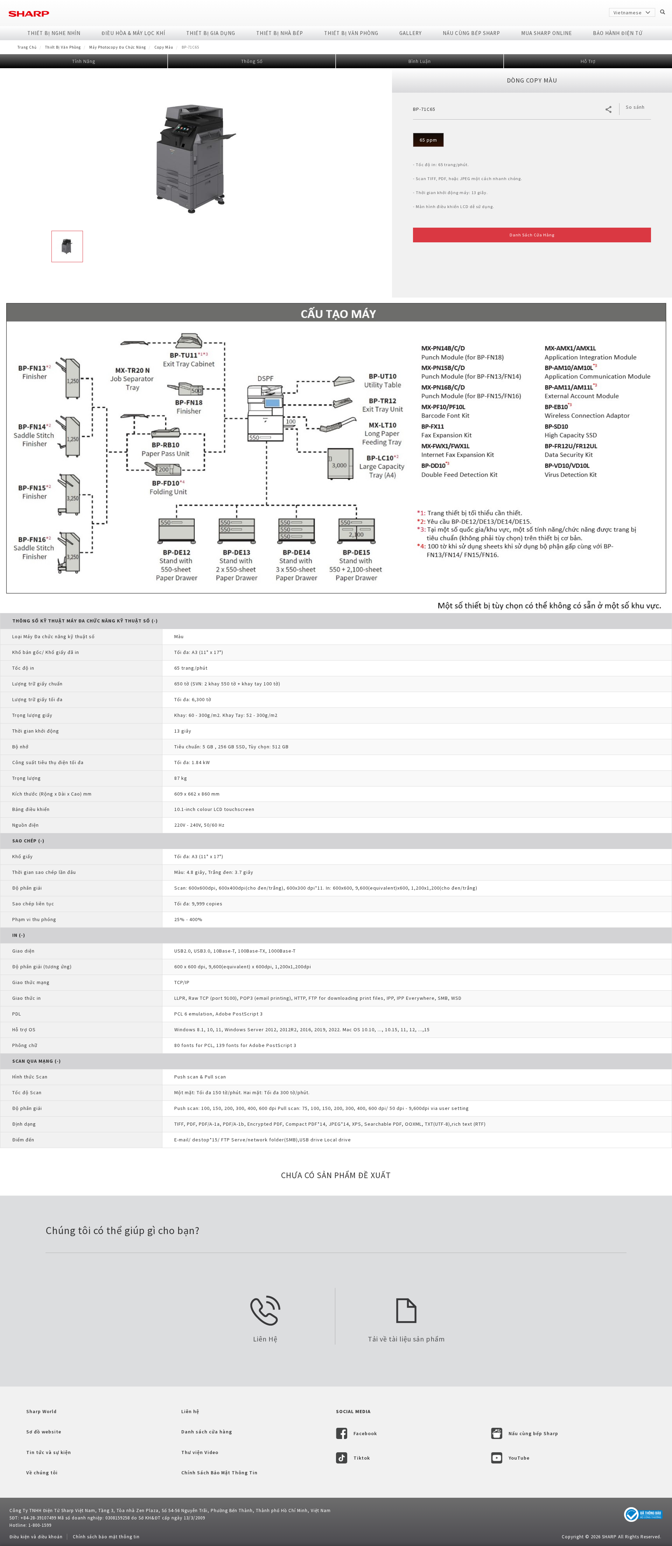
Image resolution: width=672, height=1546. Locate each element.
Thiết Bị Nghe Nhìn (53, 33)
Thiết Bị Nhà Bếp (279, 33)
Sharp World (41, 1411)
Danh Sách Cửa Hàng (532, 234)
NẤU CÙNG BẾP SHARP (471, 33)
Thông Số (251, 61)
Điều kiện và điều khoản (36, 1537)
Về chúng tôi (42, 1472)
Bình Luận (419, 61)
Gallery (410, 33)
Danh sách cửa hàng (206, 1432)
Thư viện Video (199, 1452)
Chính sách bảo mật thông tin (106, 1537)
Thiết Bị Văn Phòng (351, 33)
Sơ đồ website (43, 1432)
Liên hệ (190, 1411)
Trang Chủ (27, 47)
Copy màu (163, 47)
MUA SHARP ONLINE (546, 33)
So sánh (635, 107)
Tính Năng (83, 61)
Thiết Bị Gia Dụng (210, 33)
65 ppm (428, 140)
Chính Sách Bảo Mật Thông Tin (219, 1472)
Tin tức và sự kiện (48, 1452)
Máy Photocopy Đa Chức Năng (117, 47)
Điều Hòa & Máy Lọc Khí (133, 33)
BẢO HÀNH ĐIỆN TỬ (618, 33)
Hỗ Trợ (588, 61)
